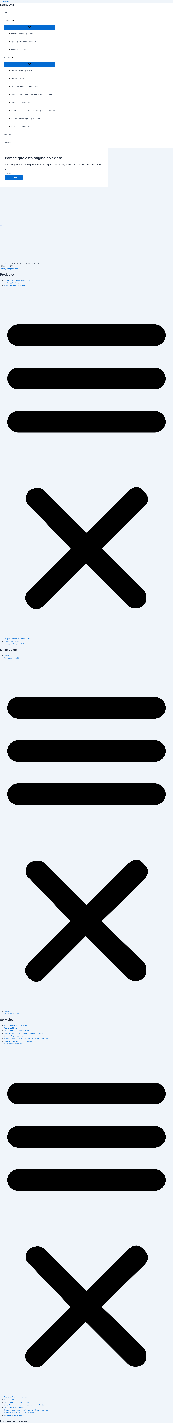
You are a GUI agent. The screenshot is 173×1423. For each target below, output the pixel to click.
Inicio (6, 13)
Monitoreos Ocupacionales (21, 127)
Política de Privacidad (12, 658)
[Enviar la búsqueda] (8, 177)
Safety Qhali (7, 4)
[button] (13, 21)
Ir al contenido (5, 1)
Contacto (7, 143)
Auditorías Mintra (17, 79)
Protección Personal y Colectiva (23, 34)
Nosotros (7, 135)
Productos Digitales (18, 50)
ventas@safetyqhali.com (9, 269)
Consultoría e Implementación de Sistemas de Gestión (31, 95)
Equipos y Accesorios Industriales (23, 42)
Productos (8, 21)
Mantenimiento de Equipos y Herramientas (27, 119)
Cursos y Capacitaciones (20, 103)
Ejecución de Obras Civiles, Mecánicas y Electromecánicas (33, 111)
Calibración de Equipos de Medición (24, 87)
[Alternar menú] (29, 27)
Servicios (7, 58)
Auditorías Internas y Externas (22, 71)
